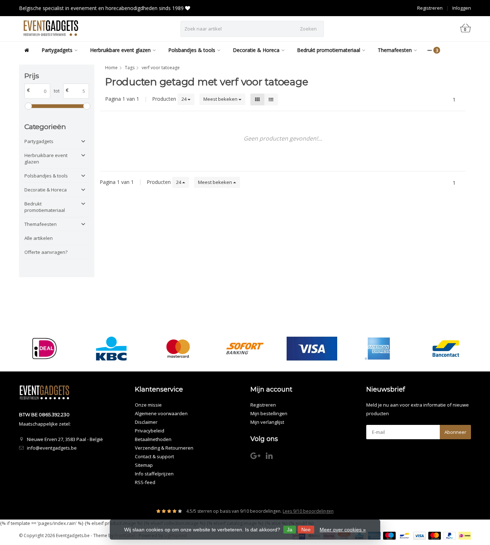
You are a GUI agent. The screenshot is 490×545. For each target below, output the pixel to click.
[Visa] (312, 348)
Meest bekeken (221, 99)
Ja (289, 529)
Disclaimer (146, 422)
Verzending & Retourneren (164, 448)
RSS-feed (145, 482)
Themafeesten (395, 50)
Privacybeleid (149, 430)
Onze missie (148, 405)
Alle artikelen (38, 238)
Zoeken (308, 28)
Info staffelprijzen (154, 473)
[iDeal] (44, 348)
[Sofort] (245, 348)
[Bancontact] (445, 348)
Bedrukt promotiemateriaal (328, 50)
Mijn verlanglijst (267, 422)
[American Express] (378, 348)
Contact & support (154, 456)
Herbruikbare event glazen (120, 50)
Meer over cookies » (343, 529)
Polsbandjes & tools (191, 50)
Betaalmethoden (153, 439)
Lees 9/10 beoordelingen (308, 511)
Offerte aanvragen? (45, 252)
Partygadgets (57, 50)
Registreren (430, 8)
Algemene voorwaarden (161, 413)
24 (185, 99)
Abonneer (455, 432)
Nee (306, 529)
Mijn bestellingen (268, 413)
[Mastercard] (178, 348)
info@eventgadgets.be (52, 448)
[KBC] (111, 348)
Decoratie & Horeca (256, 50)
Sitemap (144, 465)
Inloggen (461, 8)
